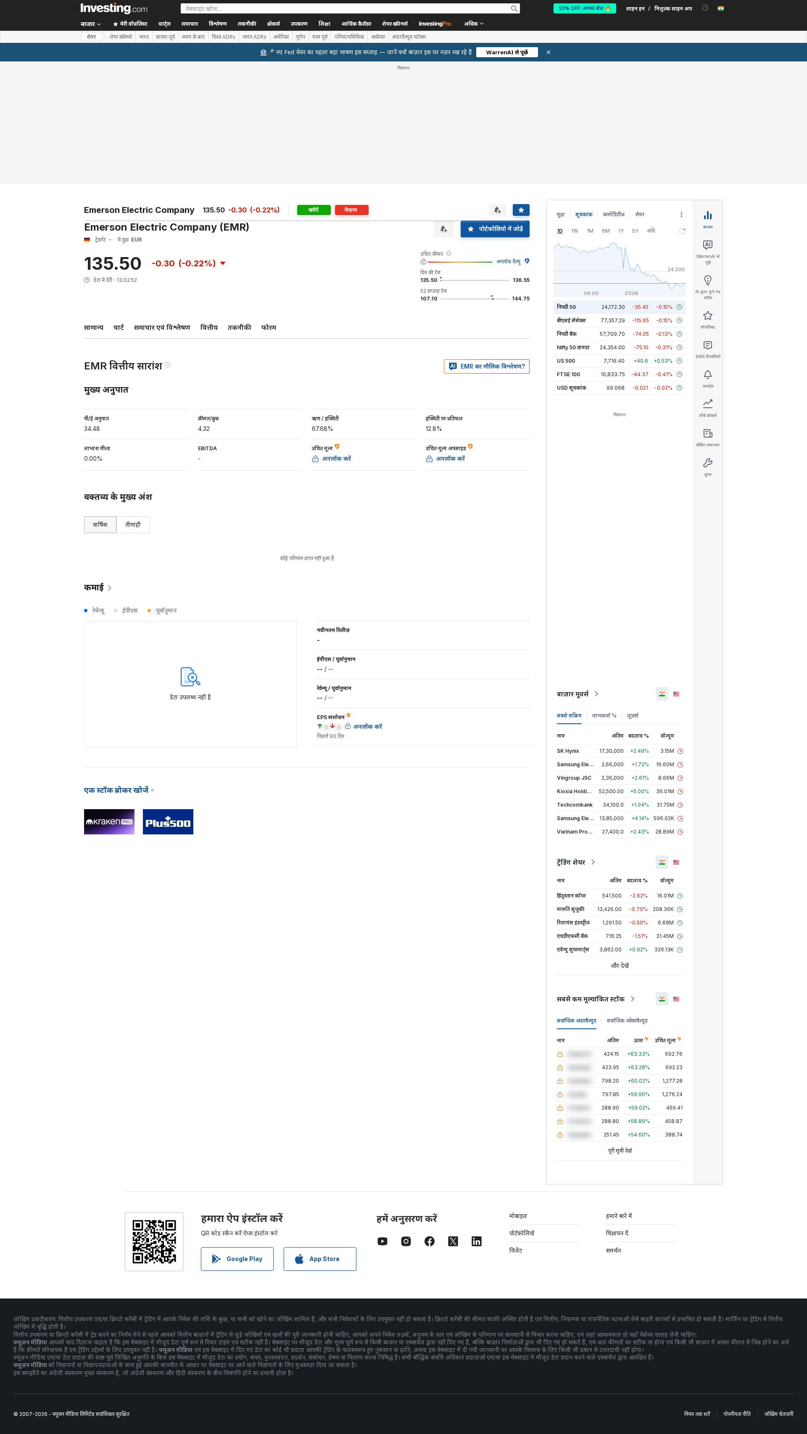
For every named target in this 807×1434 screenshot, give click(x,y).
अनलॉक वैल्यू (508, 261)
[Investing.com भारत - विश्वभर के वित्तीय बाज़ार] (114, 8)
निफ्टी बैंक (567, 334)
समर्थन (613, 1250)
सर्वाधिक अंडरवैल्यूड (576, 1020)
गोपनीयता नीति (737, 1414)
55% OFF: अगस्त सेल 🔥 (585, 8)
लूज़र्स (632, 715)
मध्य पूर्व (319, 37)
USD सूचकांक (571, 388)
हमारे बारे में (619, 1215)
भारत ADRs (254, 37)
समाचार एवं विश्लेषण (162, 327)
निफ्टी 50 (566, 307)
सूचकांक (584, 214)
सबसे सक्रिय (569, 715)
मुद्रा (561, 214)
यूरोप (300, 37)
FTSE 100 (568, 374)
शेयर (91, 36)
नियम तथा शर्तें (697, 1414)
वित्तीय (209, 327)
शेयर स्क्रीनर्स (395, 23)
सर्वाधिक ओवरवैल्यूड (627, 1020)
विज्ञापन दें (617, 1233)
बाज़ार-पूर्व (165, 37)
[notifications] (705, 8)
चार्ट (118, 327)
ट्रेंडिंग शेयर (571, 862)
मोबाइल (518, 1215)
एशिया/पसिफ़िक (349, 37)
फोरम (268, 327)
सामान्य (93, 327)
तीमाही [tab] (133, 524)
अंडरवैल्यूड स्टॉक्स (409, 37)
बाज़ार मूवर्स (572, 694)
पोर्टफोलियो (522, 1233)
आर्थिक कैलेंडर (356, 23)
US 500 (566, 361)
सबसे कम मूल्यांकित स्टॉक (591, 999)
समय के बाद (193, 37)
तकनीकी (239, 327)
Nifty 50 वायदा (573, 347)
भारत (144, 37)
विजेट (515, 1250)
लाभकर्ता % (604, 715)
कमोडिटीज (614, 214)
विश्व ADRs (223, 37)
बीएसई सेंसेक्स (571, 320)
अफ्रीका (378, 37)
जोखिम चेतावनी (779, 1414)
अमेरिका (281, 37)
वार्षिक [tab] (100, 524)
